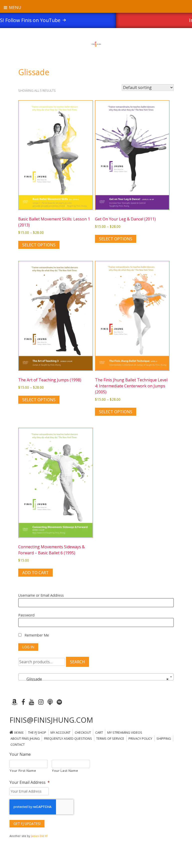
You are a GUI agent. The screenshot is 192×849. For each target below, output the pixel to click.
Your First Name (23, 770)
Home (19, 732)
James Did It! (39, 836)
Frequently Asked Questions (68, 738)
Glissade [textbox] (94, 679)
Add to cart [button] (35, 572)
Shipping (163, 738)
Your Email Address (30, 782)
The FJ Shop (37, 732)
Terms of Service (110, 738)
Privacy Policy (140, 738)
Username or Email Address (41, 595)
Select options (39, 245)
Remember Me (36, 635)
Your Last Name (65, 770)
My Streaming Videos (124, 732)
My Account (60, 732)
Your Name (20, 754)
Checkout (83, 732)
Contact (17, 744)
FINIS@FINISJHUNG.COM (51, 720)
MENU (14, 7)
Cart (99, 732)
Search (77, 662)
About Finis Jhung (25, 738)
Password (26, 615)
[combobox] (96, 676)
